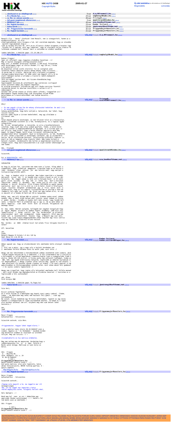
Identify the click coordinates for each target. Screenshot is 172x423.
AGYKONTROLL (9, 416)
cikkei (113, 14)
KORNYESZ (22, 418)
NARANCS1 (104, 418)
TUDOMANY (40, 420)
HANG (98, 416)
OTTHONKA (134, 418)
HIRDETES (114, 416)
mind (34, 14)
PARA (142, 418)
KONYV (13, 418)
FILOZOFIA (76, 416)
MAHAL (66, 418)
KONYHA (6, 418)
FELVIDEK (62, 416)
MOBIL (72, 418)
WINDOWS (88, 420)
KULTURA (41, 418)
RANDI (148, 418)
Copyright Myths (48, 6)
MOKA (78, 418)
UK (48, 420)
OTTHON (124, 418)
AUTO (49, 3)
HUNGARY (151, 416)
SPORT (5, 420)
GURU (92, 416)
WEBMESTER (77, 420)
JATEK (159, 416)
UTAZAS (53, 420)
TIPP (32, 420)
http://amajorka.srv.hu (30, 370)
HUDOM (142, 416)
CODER (47, 416)
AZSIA (30, 416)
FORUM (85, 416)
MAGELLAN (57, 418)
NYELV (116, 418)
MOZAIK (85, 418)
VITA (68, 420)
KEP (164, 416)
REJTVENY (156, 418)
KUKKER (32, 418)
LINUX (48, 418)
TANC (27, 420)
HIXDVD (134, 416)
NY (111, 418)
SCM (164, 418)
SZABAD (12, 420)
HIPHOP (105, 416)
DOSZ (54, 416)
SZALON (20, 420)
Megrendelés (139, 6)
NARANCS (94, 418)
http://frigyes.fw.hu (10, 370)
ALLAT (19, 416)
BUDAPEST (39, 416)
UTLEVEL (62, 420)
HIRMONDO (124, 416)
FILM (69, 416)
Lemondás (165, 6)
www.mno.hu (12, 157)
